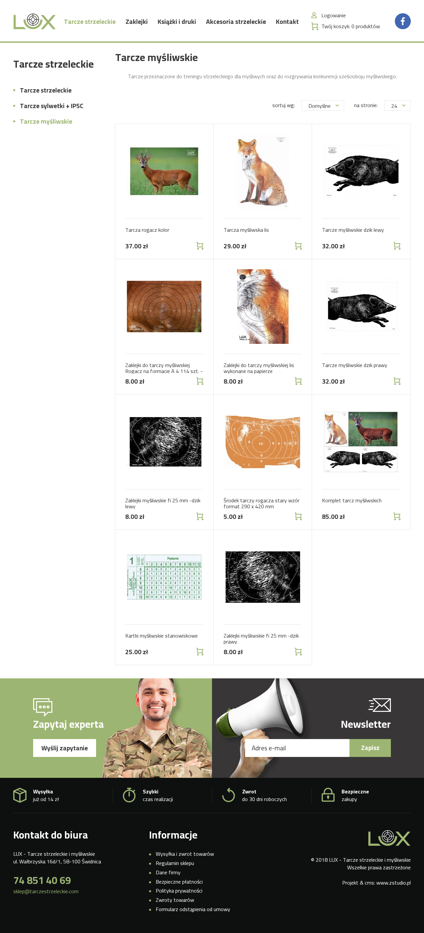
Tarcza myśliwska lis (246, 230)
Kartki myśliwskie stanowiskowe (161, 636)
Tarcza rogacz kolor (147, 230)
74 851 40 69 (42, 880)
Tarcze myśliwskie (46, 121)
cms (369, 883)
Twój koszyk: (350, 26)
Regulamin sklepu (175, 863)
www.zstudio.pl (393, 883)
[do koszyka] (199, 246)
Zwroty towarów (175, 900)
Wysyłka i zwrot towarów (185, 854)
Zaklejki (137, 22)
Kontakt (287, 22)
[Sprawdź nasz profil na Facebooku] (403, 21)
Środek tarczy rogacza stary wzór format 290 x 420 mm (261, 503)
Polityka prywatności (179, 891)
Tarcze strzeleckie (90, 22)
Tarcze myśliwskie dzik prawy (354, 365)
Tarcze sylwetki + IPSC (51, 106)
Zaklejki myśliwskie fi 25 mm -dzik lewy (162, 503)
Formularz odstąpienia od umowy (193, 909)
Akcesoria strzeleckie (236, 22)
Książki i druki (177, 22)
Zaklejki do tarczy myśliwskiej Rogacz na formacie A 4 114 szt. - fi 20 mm (164, 371)
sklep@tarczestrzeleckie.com (46, 891)
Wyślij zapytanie (64, 748)
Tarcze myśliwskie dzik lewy (353, 230)
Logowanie (333, 15)
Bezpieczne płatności (179, 882)
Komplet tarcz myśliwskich (352, 500)
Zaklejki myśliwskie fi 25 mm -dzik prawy (261, 639)
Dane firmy (168, 872)
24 (394, 106)
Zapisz (370, 748)
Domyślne (319, 106)
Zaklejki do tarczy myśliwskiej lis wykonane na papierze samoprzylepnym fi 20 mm (259, 371)
